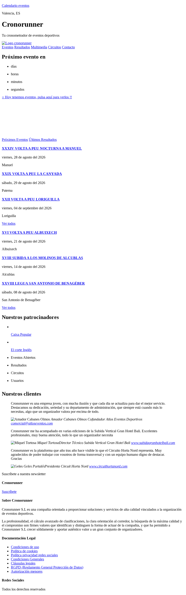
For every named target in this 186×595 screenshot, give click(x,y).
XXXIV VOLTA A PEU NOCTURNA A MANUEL (42, 148)
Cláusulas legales (23, 563)
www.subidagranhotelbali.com (153, 443)
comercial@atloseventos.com (32, 423)
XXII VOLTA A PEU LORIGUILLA (31, 199)
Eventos (7, 47)
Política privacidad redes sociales (34, 555)
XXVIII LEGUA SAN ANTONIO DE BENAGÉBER (43, 283)
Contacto (68, 47)
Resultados (22, 47)
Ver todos (8, 223)
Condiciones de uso (25, 547)
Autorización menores (26, 571)
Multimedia (39, 47)
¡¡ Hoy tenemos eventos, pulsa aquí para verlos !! (37, 97)
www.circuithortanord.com (108, 466)
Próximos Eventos (15, 140)
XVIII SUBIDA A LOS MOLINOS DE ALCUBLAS (42, 258)
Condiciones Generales (27, 559)
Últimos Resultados (43, 140)
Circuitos (54, 47)
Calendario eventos (15, 5)
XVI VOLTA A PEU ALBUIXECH (29, 232)
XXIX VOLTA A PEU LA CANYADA (32, 174)
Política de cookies (24, 551)
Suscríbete (9, 491)
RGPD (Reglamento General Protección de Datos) (47, 567)
